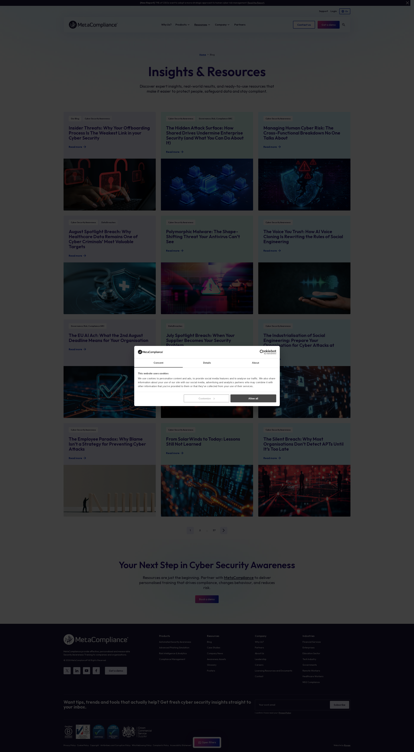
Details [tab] (207, 362)
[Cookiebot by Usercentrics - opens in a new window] (262, 352)
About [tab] (255, 362)
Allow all (253, 398)
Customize (205, 398)
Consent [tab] (158, 362)
